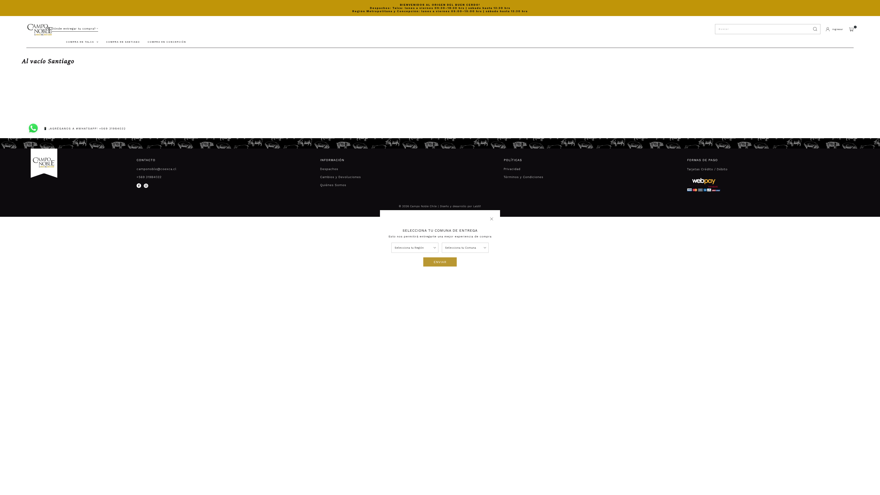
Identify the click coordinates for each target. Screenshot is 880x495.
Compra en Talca (80, 42)
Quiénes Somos (333, 185)
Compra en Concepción (167, 42)
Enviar (440, 262)
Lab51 (477, 206)
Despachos (329, 169)
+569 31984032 (149, 177)
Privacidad (512, 169)
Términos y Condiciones (523, 177)
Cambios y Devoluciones (340, 177)
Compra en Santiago (123, 42)
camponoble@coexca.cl (156, 169)
